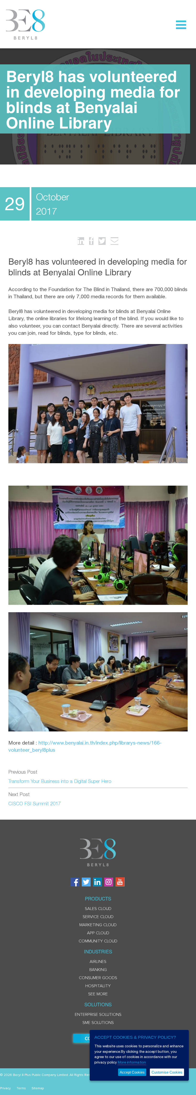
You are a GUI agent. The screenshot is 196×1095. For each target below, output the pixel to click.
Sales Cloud (98, 909)
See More (98, 994)
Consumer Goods (98, 978)
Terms (21, 1088)
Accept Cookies (132, 1072)
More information (132, 1062)
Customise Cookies (167, 1072)
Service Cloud (98, 917)
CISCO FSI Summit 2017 (34, 803)
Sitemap (38, 1088)
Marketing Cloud (98, 925)
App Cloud (98, 933)
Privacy (5, 1088)
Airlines (98, 962)
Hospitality (98, 986)
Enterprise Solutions (98, 1015)
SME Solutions (98, 1023)
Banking (98, 970)
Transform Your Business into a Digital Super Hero (59, 781)
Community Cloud (98, 941)
